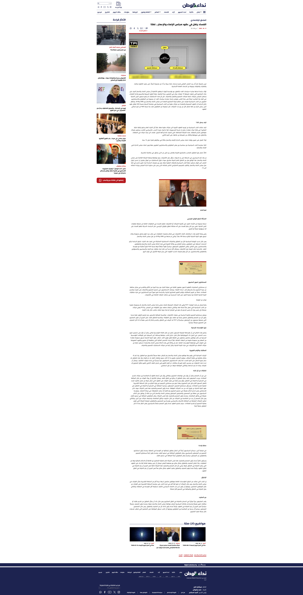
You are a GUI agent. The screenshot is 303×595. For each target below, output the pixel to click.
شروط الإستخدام (171, 592)
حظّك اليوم (117, 12)
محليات (166, 576)
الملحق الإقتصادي (198, 20)
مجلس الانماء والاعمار (200, 555)
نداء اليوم (173, 576)
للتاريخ (107, 12)
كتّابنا (191, 12)
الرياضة (135, 12)
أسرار (160, 576)
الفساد (181, 555)
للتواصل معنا (143, 592)
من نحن (183, 592)
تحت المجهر (182, 12)
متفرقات (154, 576)
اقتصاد (166, 12)
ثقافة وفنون (145, 12)
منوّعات (126, 12)
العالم (157, 12)
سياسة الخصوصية (157, 592)
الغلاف (179, 576)
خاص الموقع (141, 576)
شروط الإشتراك (131, 592)
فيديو (99, 12)
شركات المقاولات (188, 555)
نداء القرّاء (148, 576)
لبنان (198, 12)
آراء (173, 12)
